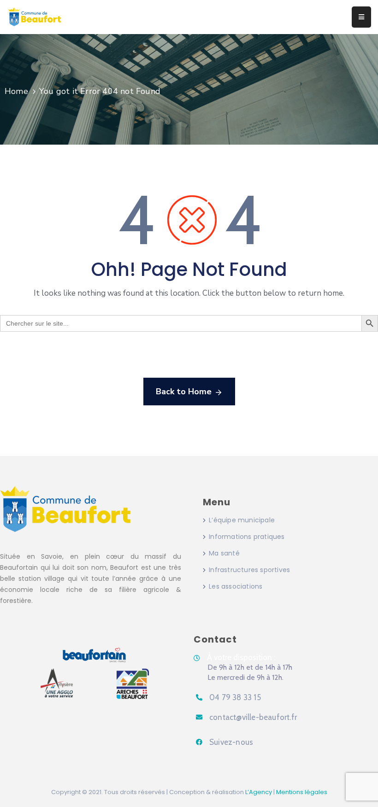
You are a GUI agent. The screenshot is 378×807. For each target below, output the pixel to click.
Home (16, 91)
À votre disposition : (241, 657)
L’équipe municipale (242, 520)
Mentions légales (301, 792)
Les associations (235, 586)
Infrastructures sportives (249, 569)
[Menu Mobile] (361, 17)
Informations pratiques (246, 536)
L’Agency (258, 792)
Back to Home (184, 391)
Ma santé (224, 553)
